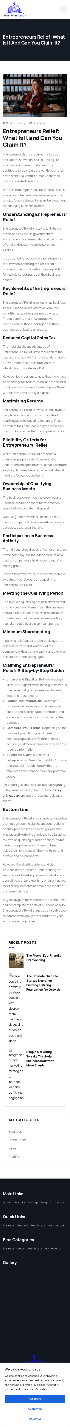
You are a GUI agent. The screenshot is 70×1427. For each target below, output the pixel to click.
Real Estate (16, 1157)
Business (39, 123)
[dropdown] (63, 9)
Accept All (35, 1398)
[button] (65, 1301)
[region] (35, 1395)
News (13, 1148)
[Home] (15, 9)
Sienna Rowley (15, 123)
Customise (35, 1409)
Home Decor (17, 1140)
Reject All (35, 1419)
